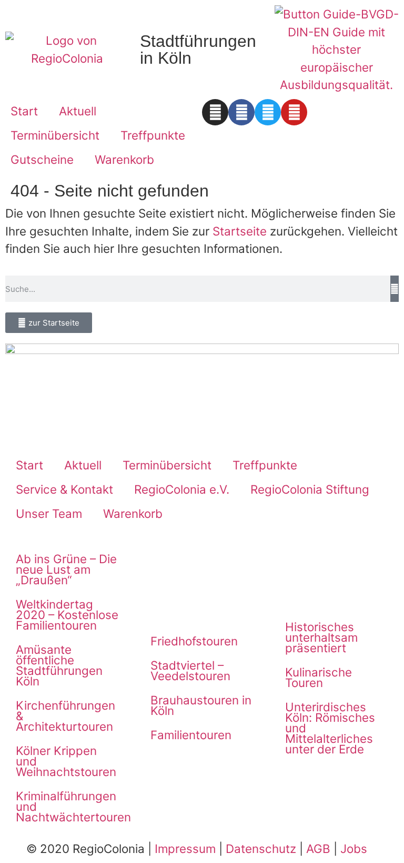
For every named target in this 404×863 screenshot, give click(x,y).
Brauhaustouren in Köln (200, 705)
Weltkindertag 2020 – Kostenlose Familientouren (67, 614)
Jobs (353, 848)
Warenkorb (124, 159)
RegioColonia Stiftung (309, 489)
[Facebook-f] (241, 112)
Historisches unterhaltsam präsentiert (321, 637)
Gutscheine (42, 159)
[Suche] (394, 289)
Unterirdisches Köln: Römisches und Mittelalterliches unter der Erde (330, 728)
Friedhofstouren (194, 641)
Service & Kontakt (64, 489)
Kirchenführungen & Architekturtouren (65, 715)
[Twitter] (268, 112)
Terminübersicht (55, 135)
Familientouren (190, 735)
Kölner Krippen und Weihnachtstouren (66, 761)
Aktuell (77, 111)
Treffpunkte (152, 135)
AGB (318, 848)
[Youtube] (294, 112)
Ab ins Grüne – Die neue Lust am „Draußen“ (66, 569)
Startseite (240, 231)
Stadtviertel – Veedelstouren (190, 670)
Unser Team (49, 513)
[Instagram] (215, 112)
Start (24, 111)
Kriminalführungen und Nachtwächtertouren (72, 806)
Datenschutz (261, 848)
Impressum (185, 848)
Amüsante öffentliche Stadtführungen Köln (59, 665)
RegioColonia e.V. (181, 489)
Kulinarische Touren (318, 677)
